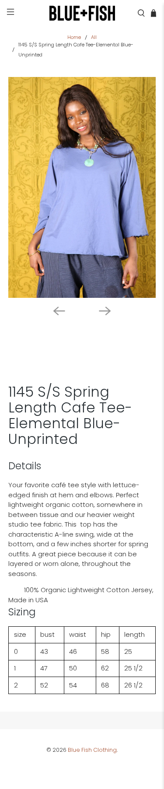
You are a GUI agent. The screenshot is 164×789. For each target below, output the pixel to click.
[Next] (105, 311)
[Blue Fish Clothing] (82, 13)
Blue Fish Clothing (92, 750)
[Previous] (59, 311)
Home (74, 37)
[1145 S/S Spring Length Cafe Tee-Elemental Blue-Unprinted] (81, 187)
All (94, 37)
